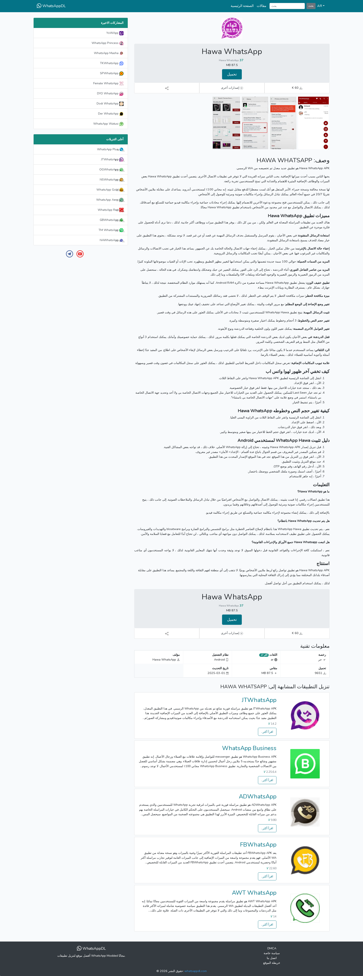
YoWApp (112, 33)
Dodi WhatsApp (108, 103)
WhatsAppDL (53, 5)
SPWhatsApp (109, 73)
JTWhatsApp (259, 700)
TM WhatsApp (110, 230)
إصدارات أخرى (230, 88)
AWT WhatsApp (254, 893)
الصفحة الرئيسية (242, 6)
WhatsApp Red (110, 210)
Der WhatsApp (108, 113)
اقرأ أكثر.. (267, 732)
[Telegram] (69, 254)
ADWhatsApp (257, 797)
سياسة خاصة (272, 953)
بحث (311, 6)
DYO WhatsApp (108, 93)
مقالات (261, 6)
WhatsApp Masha (106, 53)
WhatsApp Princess (105, 43)
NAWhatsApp (111, 240)
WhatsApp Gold (109, 189)
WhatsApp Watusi (106, 123)
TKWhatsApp (109, 63)
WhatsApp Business (249, 748)
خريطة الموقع (271, 963)
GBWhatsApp (111, 220)
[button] (321, 6)
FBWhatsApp (258, 845)
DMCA (271, 948)
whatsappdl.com (195, 971)
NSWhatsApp (111, 179)
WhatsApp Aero (109, 200)
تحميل (232, 74)
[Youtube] (80, 254)
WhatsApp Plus (109, 149)
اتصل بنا (272, 958)
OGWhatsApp (110, 169)
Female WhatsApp (106, 83)
